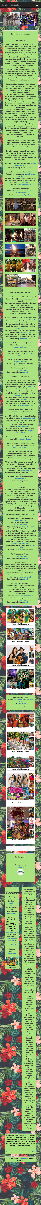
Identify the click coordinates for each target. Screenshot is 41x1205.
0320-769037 (22, 193)
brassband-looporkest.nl (24, 596)
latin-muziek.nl (27, 172)
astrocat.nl (12, 953)
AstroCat (23, 1158)
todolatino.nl (12, 913)
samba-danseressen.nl (25, 164)
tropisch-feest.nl (25, 182)
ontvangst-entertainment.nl (24, 321)
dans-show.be (20, 328)
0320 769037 (22, 704)
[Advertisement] (20, 1184)
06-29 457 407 (17, 191)
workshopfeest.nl (27, 332)
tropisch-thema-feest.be (25, 432)
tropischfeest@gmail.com (23, 195)
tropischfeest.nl (20, 366)
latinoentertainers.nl (20, 347)
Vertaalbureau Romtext (12, 940)
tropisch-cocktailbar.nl (20, 543)
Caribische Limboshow (11, 4)
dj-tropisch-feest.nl (28, 418)
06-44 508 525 (29, 191)
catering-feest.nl (25, 184)
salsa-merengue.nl (24, 169)
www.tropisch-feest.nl (20, 447)
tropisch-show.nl (20, 362)
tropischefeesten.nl (21, 370)
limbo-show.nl (25, 339)
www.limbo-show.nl (25, 405)
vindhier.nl (20, 867)
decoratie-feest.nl (24, 426)
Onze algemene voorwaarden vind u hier (20, 1152)
